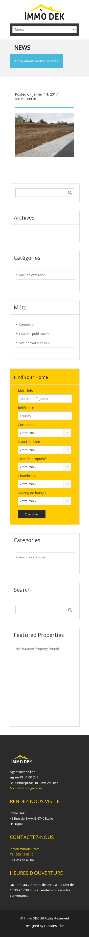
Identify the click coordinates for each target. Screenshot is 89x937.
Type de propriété (32, 458)
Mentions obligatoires (26, 788)
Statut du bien (29, 441)
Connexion (27, 324)
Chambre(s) (27, 475)
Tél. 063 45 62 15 (22, 854)
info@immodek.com (25, 849)
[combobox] (44, 432)
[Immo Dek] (45, 12)
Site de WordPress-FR (35, 343)
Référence (26, 407)
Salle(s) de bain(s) (32, 492)
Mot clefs (25, 390)
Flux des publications (34, 333)
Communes (27, 424)
